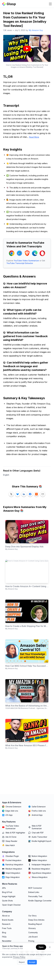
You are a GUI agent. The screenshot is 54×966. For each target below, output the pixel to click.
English (6, 475)
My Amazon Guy (36, 30)
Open (41, 947)
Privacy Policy (19, 957)
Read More (34, 137)
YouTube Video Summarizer (26, 260)
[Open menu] (50, 4)
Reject (22, 962)
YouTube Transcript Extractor (20, 263)
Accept (32, 962)
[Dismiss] (50, 947)
